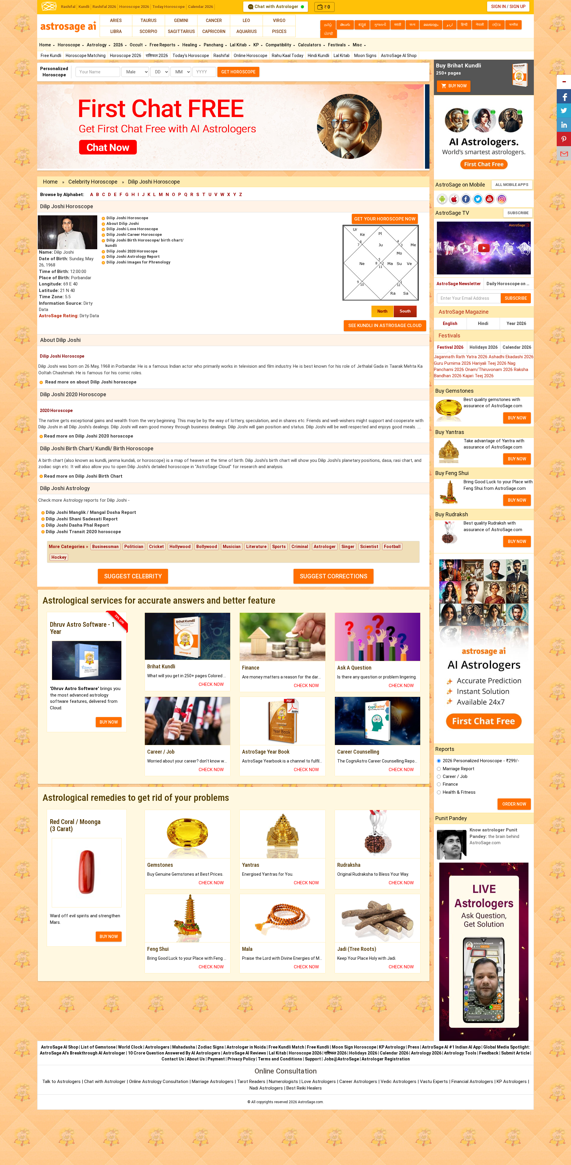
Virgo (279, 20)
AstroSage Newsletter (459, 283)
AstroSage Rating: (59, 315)
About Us (196, 1059)
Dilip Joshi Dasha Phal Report (77, 525)
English (450, 323)
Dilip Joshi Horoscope (127, 218)
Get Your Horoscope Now (384, 219)
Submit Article (515, 1053)
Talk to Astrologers (61, 1081)
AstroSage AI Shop (399, 55)
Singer (347, 546)
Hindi (483, 323)
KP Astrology (392, 1047)
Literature (256, 546)
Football (392, 546)
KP (256, 44)
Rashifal (68, 6)
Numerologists (284, 1081)
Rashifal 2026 (104, 6)
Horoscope (69, 44)
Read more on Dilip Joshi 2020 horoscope (88, 436)
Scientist (369, 546)
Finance (450, 784)
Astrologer (325, 546)
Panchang (214, 44)
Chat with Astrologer (276, 6)
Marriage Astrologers (213, 1081)
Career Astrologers (358, 1081)
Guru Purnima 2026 (453, 363)
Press (413, 1047)
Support (313, 1059)
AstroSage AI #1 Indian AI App (451, 1047)
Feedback (488, 1053)
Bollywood (206, 546)
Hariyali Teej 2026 (490, 363)
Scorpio (148, 31)
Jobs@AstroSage (341, 1059)
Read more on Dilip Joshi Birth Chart (83, 476)
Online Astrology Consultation (159, 1081)
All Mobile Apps (511, 184)
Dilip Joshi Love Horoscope (132, 229)
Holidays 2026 (484, 347)
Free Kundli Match (286, 1047)
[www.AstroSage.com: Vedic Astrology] (49, 6)
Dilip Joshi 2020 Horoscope (131, 251)
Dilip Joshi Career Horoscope (134, 234)
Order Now (514, 804)
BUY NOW (109, 722)
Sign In (498, 6)
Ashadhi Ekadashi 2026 (511, 356)
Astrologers (157, 1047)
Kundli (84, 6)
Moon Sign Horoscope (354, 1047)
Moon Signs (365, 55)
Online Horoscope (250, 55)
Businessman (105, 546)
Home (45, 44)
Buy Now (457, 85)
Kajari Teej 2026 (478, 375)
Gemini (181, 20)
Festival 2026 (450, 347)
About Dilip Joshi (122, 223)
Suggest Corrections (333, 576)
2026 (118, 44)
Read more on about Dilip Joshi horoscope (91, 382)
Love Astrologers (319, 1081)
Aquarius (246, 31)
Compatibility (279, 44)
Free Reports (163, 44)
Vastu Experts (434, 1081)
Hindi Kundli (318, 55)
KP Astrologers (512, 1081)
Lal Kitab (342, 55)
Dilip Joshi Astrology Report (133, 256)
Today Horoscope (168, 6)
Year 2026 (516, 323)
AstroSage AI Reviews (244, 1053)
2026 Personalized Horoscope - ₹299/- (481, 760)
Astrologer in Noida (246, 1047)
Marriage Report (458, 768)
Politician (133, 546)
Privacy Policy (241, 1059)
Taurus (148, 20)
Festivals (337, 44)
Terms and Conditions (280, 1059)
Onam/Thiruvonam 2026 (489, 369)
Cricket (156, 546)
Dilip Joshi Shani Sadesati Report (82, 519)
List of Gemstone (98, 1047)
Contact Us (172, 1059)
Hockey (58, 557)
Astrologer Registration (386, 1059)
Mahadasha (183, 1047)
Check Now (211, 684)
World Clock (130, 1047)
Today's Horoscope (190, 55)
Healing (190, 44)
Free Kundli (51, 55)
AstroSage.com (310, 1102)
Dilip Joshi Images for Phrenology (138, 262)
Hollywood (180, 546)
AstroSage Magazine (464, 312)
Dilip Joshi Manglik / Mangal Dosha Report (91, 512)
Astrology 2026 (426, 1053)
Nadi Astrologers (266, 1088)
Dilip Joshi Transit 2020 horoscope (83, 531)
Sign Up (517, 6)
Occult (137, 44)
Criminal (299, 546)
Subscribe (517, 213)
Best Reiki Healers (304, 1088)
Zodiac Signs (211, 1047)
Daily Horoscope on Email (510, 283)
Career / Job (455, 776)
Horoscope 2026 (134, 6)
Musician (232, 546)
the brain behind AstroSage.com (494, 836)
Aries (116, 20)
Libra (116, 31)
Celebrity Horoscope (92, 182)
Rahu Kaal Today (287, 55)
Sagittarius (181, 31)
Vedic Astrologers (398, 1081)
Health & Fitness (459, 792)
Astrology (97, 44)
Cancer (214, 20)
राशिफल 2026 (157, 55)
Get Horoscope (238, 72)
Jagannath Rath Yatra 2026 (461, 356)
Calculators (310, 44)
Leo (246, 20)
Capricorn (213, 31)
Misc (358, 44)
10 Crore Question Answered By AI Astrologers (174, 1053)
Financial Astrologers (472, 1081)
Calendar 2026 (200, 6)
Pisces (279, 31)
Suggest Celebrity (133, 576)
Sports (279, 546)
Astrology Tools (460, 1053)
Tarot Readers (251, 1081)
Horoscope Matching (86, 55)
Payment (216, 1059)
